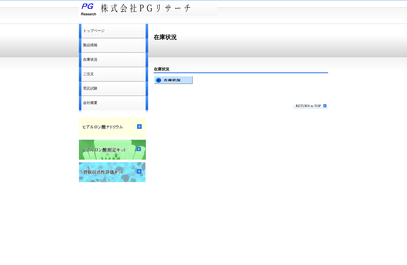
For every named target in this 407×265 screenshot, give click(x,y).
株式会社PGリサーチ (148, 8)
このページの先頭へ (310, 106)
